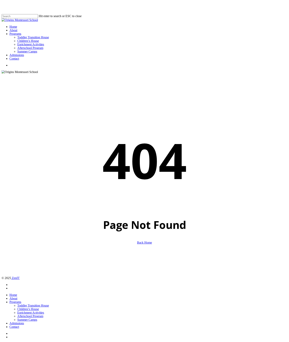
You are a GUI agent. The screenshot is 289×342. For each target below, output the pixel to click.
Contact (14, 326)
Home (13, 295)
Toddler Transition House (33, 305)
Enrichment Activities (30, 312)
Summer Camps (27, 319)
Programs (15, 302)
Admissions (16, 323)
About (13, 298)
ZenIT (15, 278)
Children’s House (28, 309)
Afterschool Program (30, 316)
